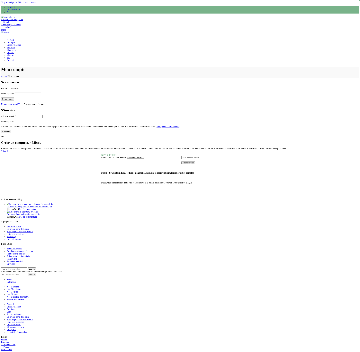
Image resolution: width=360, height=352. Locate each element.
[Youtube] (119, 192)
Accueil (4, 76)
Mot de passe (7, 93)
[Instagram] (127, 192)
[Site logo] (8, 17)
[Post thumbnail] (31, 204)
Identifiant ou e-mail (11, 88)
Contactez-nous (14, 239)
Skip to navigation (9, 2)
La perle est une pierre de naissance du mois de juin (29, 206)
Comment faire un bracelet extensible (23, 214)
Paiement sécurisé (14, 261)
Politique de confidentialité (18, 256)
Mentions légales (14, 248)
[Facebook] (104, 192)
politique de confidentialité (167, 126)
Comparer (11, 329)
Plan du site (12, 259)
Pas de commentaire (28, 209)
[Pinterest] (135, 192)
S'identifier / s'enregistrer (18, 332)
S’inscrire (6, 132)
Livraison (11, 264)
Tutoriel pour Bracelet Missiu (20, 231)
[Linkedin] (150, 192)
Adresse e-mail (8, 116)
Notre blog (11, 236)
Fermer (4, 339)
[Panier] (2, 35)
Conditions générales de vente (20, 251)
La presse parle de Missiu (18, 229)
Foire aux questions (15, 234)
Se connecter (7, 99)
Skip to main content (27, 2)
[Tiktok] (142, 192)
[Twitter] (112, 192)
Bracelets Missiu (14, 226)
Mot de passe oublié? (10, 104)
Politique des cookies (16, 254)
